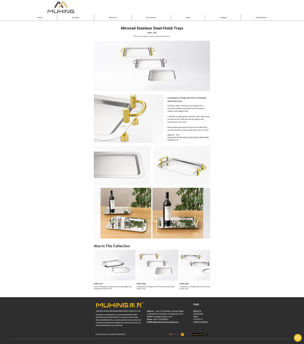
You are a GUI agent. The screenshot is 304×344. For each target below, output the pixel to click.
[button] (75, 17)
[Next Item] (206, 273)
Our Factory (198, 313)
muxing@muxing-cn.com (162, 316)
